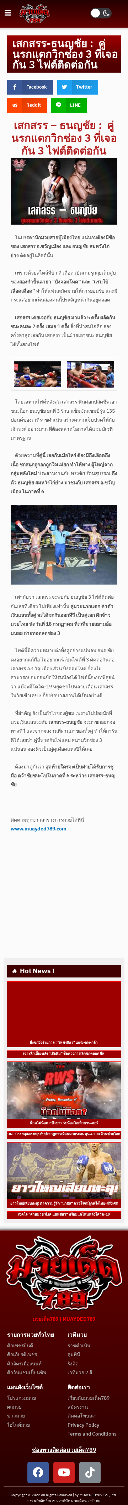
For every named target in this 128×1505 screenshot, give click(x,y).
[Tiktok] (90, 1472)
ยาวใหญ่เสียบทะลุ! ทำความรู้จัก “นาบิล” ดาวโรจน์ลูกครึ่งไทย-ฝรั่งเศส (64, 1203)
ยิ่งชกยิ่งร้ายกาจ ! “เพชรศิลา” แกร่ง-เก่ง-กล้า (64, 1042)
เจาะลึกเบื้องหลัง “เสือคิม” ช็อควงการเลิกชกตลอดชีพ (64, 1053)
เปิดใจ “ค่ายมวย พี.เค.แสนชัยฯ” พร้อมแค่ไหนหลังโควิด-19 (64, 1214)
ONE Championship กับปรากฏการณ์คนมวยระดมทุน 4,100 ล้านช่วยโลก (64, 1134)
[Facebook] (38, 1472)
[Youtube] (64, 1472)
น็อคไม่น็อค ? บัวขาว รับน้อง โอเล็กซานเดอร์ (64, 1123)
